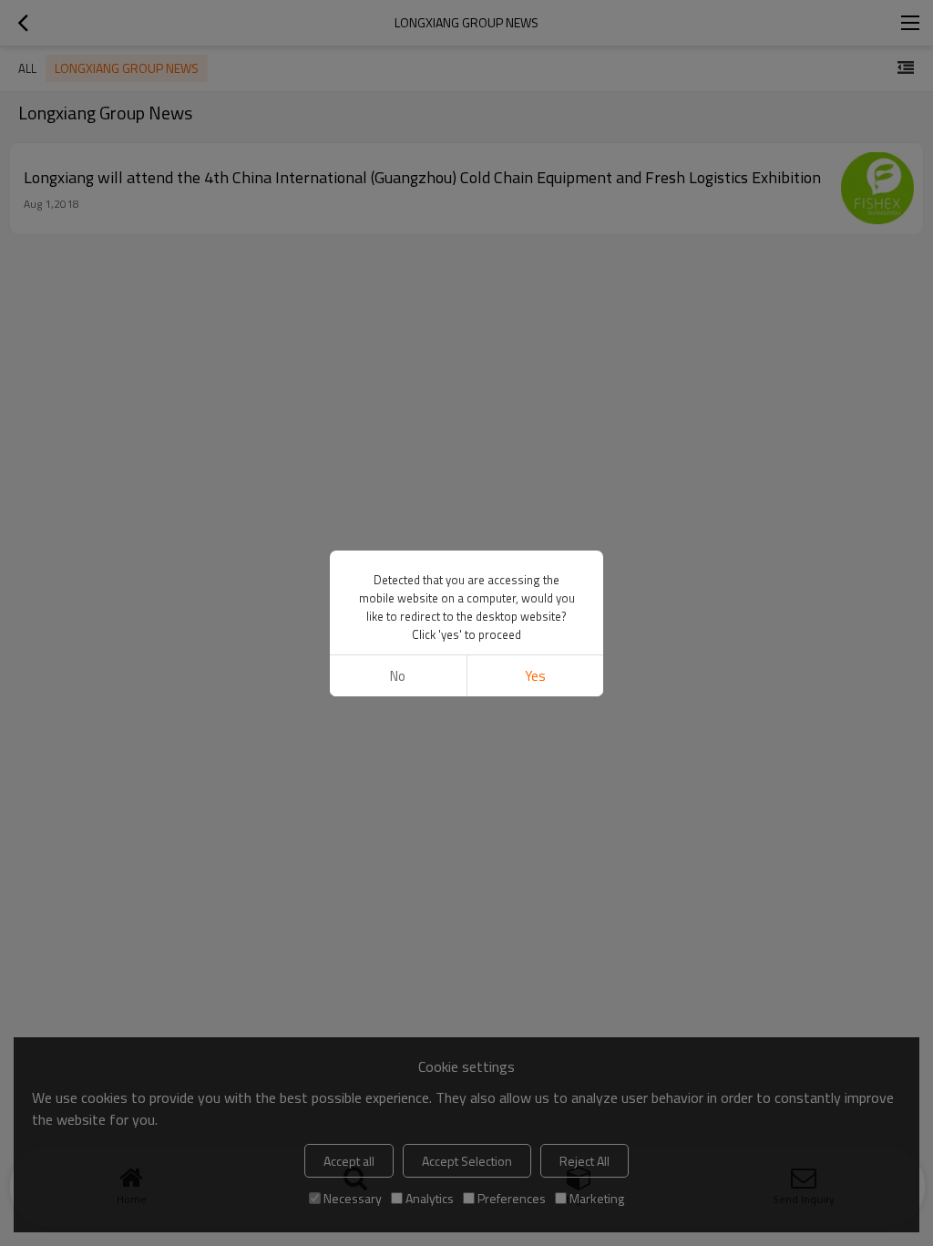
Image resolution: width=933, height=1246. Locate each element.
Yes (535, 675)
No (397, 675)
